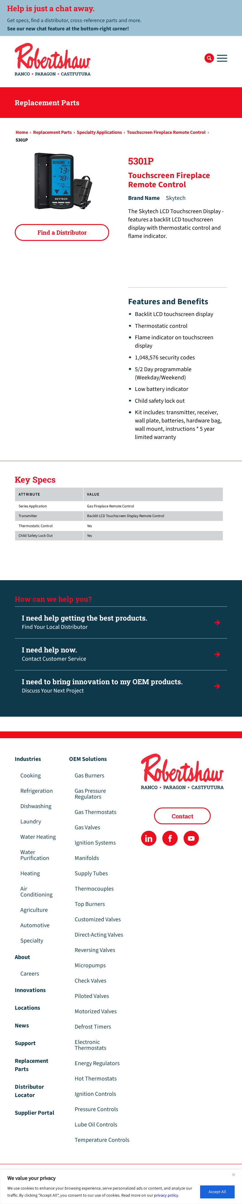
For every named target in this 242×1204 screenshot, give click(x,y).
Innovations (30, 990)
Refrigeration (36, 791)
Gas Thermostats (95, 812)
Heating (30, 873)
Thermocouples (94, 889)
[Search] (209, 58)
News (22, 1026)
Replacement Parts (31, 1065)
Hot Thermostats (96, 1079)
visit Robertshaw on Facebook (169, 838)
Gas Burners (89, 776)
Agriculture (34, 910)
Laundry (30, 822)
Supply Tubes (91, 873)
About (22, 957)
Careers (29, 974)
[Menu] (220, 58)
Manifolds (87, 858)
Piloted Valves (92, 996)
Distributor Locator (29, 1091)
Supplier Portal (34, 1113)
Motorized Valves (96, 1011)
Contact (182, 816)
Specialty (31, 941)
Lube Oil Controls (96, 1125)
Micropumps (90, 965)
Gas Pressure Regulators (90, 794)
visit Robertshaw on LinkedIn (148, 838)
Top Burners (90, 904)
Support (25, 1043)
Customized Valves (98, 919)
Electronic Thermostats (90, 1045)
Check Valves (90, 981)
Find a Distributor (62, 232)
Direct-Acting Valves (99, 935)
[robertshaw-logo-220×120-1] (53, 59)
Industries (28, 759)
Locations (27, 1008)
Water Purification (34, 855)
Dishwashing (35, 806)
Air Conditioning (36, 892)
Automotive (35, 925)
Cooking (30, 776)
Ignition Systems (95, 843)
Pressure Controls (96, 1109)
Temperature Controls (102, 1140)
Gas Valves (87, 827)
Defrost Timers (93, 1027)
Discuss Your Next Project (102, 686)
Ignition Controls (95, 1094)
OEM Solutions (88, 759)
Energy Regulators (97, 1063)
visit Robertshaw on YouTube (191, 838)
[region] (121, 1187)
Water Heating (38, 837)
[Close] (235, 1174)
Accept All (217, 1192)
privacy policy (166, 1195)
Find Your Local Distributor (84, 622)
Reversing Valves (95, 950)
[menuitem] (209, 58)
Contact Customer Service (54, 654)
